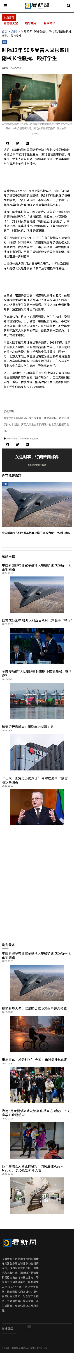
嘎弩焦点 (31, 23)
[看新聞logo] (37, 8)
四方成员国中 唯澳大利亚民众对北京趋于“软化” (38, 620)
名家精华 (49, 23)
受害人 (16, 438)
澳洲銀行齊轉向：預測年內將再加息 (28, 726)
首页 (5, 31)
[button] (8, 143)
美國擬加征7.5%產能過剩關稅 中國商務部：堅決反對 (37, 673)
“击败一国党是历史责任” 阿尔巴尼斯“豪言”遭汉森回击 (36, 780)
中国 (4, 42)
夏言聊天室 (11, 23)
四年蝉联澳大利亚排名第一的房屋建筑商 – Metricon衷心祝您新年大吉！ (32, 1168)
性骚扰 (37, 438)
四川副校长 (24, 438)
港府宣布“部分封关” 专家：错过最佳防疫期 (34, 1059)
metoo (10, 438)
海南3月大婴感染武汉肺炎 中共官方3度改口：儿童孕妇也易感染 (36, 1112)
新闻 (14, 31)
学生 (31, 438)
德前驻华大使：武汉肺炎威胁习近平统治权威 (34, 1008)
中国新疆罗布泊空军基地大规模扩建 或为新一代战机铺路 (36, 533)
